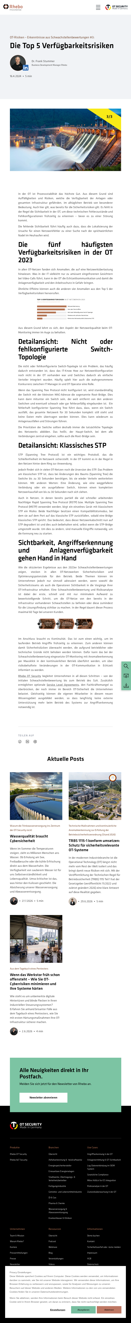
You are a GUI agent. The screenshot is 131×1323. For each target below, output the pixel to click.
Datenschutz (93, 1264)
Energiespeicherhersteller (60, 1165)
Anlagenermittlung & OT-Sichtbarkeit (104, 1160)
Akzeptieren (83, 1310)
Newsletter (15, 1264)
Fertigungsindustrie (57, 1186)
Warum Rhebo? (17, 1241)
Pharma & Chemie (57, 1203)
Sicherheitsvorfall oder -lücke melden (104, 1247)
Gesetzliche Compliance (97, 1174)
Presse (13, 1258)
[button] (98, 7)
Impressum (92, 1252)
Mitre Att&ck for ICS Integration (101, 1180)
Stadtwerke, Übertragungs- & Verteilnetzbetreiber (62, 1179)
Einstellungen (57, 1310)
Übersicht (53, 1154)
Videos (52, 1264)
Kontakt (91, 1241)
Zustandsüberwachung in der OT (101, 1192)
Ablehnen (109, 1310)
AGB (89, 1258)
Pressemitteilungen (18, 1252)
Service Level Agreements (63, 685)
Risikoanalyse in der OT (97, 1186)
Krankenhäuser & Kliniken (60, 1218)
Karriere (13, 1247)
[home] (13, 7)
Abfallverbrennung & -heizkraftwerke (65, 1160)
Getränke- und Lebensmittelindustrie (65, 1192)
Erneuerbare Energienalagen (61, 1171)
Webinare (53, 1247)
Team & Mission (17, 1235)
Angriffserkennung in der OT (100, 1154)
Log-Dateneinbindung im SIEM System (101, 1167)
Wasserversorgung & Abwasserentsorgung (58, 1211)
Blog (51, 1252)
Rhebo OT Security (29, 676)
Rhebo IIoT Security (18, 1160)
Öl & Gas (52, 1197)
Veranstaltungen (56, 1258)
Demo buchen (93, 1235)
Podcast (52, 1241)
